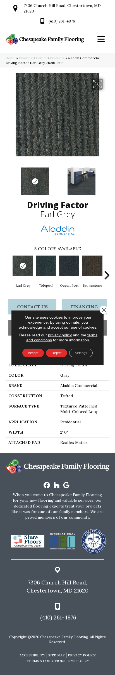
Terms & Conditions (46, 661)
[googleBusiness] (67, 485)
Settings (81, 353)
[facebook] (47, 485)
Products (57, 58)
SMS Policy (78, 661)
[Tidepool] (46, 265)
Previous (8, 178)
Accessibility (32, 655)
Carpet (41, 58)
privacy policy (60, 335)
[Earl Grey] (22, 265)
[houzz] (57, 485)
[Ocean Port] (69, 265)
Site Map (56, 655)
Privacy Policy (82, 655)
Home (10, 58)
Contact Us (32, 306)
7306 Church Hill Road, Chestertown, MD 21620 (57, 586)
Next (106, 178)
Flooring (26, 58)
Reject (56, 353)
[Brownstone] (92, 265)
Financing (84, 306)
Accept (33, 353)
